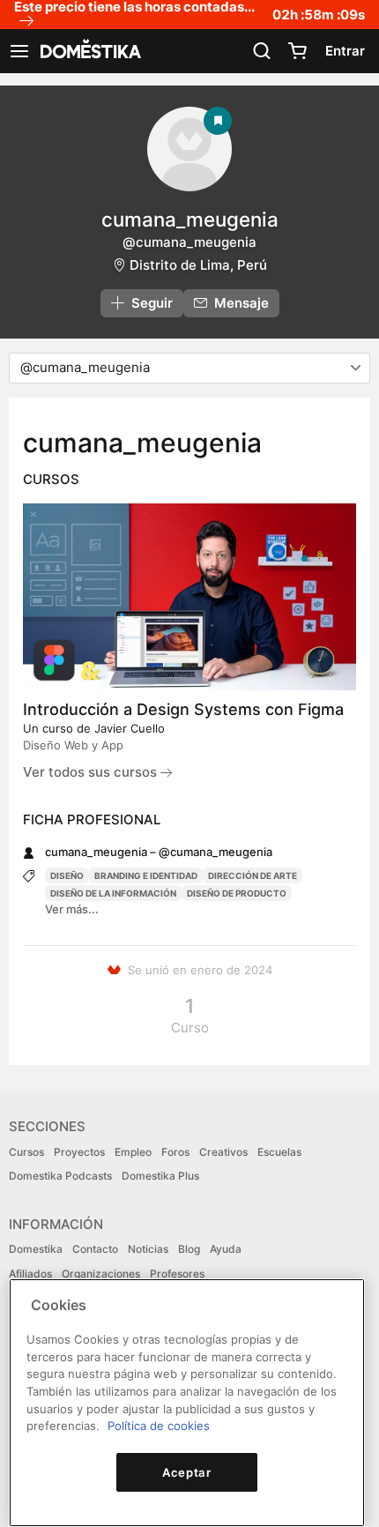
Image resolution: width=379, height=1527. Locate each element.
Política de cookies (159, 1426)
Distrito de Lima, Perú (198, 265)
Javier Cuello (129, 728)
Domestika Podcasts (60, 1175)
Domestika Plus (160, 1175)
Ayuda (226, 1248)
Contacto (95, 1248)
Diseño (67, 875)
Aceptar (187, 1472)
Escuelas (279, 1151)
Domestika (36, 1248)
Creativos (223, 1151)
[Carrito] (297, 51)
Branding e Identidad (145, 875)
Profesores (177, 1273)
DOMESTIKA (89, 51)
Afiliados (30, 1273)
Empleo (133, 1151)
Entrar (345, 50)
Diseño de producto (236, 893)
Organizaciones (101, 1273)
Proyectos (79, 1151)
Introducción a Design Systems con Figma (183, 709)
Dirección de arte (252, 875)
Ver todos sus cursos (91, 772)
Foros (175, 1151)
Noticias (148, 1248)
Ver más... (72, 909)
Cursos (26, 1151)
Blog (189, 1248)
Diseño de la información (113, 893)
